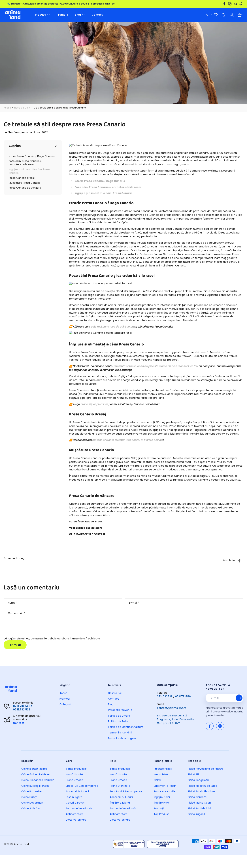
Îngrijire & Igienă (120, 802)
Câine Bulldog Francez (35, 786)
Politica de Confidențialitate (125, 727)
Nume (13, 602)
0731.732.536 (183, 696)
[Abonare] (239, 698)
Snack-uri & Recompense (82, 786)
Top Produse (161, 814)
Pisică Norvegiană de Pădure (205, 769)
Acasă (7, 107)
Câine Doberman (32, 802)
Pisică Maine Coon (199, 802)
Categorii (65, 704)
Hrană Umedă (74, 780)
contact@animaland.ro (171, 708)
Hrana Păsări (161, 774)
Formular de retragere (122, 738)
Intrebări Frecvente (120, 710)
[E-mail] (235, 4)
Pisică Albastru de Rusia (202, 786)
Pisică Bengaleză (198, 780)
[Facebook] (224, 4)
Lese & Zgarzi (74, 797)
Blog (110, 704)
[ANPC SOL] (163, 844)
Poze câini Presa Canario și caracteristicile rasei (107, 187)
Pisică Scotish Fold (199, 808)
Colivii (157, 780)
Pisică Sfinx (195, 774)
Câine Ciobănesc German (37, 780)
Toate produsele (76, 769)
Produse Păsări (163, 769)
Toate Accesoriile (165, 791)
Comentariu (16, 613)
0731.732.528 (165, 696)
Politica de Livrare (119, 716)
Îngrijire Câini (162, 797)
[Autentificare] (231, 14)
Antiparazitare (75, 814)
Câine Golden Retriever (35, 774)
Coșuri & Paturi (75, 802)
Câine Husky (29, 797)
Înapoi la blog (16, 558)
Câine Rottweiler (31, 791)
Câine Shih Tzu (30, 808)
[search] (223, 14)
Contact (18, 723)
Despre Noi (115, 693)
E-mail (134, 602)
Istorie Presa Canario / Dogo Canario (99, 181)
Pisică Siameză (197, 797)
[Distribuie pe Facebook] (239, 561)
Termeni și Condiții (120, 732)
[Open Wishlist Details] (216, 14)
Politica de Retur (118, 721)
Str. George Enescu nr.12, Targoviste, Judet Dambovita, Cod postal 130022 (175, 719)
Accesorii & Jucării (77, 791)
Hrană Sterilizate (120, 786)
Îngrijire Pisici (161, 802)
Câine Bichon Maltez (34, 769)
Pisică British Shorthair (201, 791)
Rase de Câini (22, 107)
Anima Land (21, 844)
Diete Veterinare (76, 819)
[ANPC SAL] (128, 844)
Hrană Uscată (74, 774)
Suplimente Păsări (165, 786)
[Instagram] (230, 4)
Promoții (64, 698)
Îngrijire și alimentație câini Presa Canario (103, 193)
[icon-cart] (239, 14)
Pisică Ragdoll (196, 814)
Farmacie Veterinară (79, 808)
